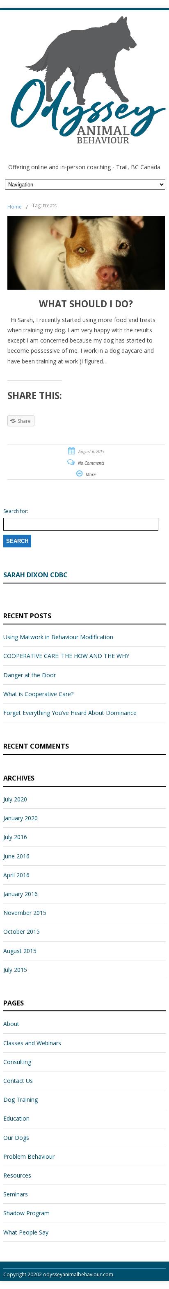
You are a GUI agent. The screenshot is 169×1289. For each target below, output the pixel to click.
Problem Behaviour (29, 1156)
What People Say (25, 1232)
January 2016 (20, 894)
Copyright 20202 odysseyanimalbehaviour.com (58, 1274)
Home (14, 206)
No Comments (91, 463)
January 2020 (20, 818)
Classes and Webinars (32, 1043)
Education (16, 1118)
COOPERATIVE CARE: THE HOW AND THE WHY (66, 656)
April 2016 (16, 875)
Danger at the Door (29, 675)
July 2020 (15, 799)
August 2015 (20, 951)
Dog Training (20, 1099)
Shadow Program (26, 1213)
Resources (17, 1175)
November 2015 (24, 913)
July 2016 (15, 837)
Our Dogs (16, 1137)
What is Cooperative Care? (38, 694)
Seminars (15, 1194)
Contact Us (18, 1081)
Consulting (17, 1062)
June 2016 (16, 856)
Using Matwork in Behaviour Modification (58, 637)
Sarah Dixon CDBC (35, 574)
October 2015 (21, 931)
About (11, 1024)
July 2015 (15, 970)
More (91, 474)
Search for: (15, 511)
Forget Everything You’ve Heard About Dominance (70, 713)
